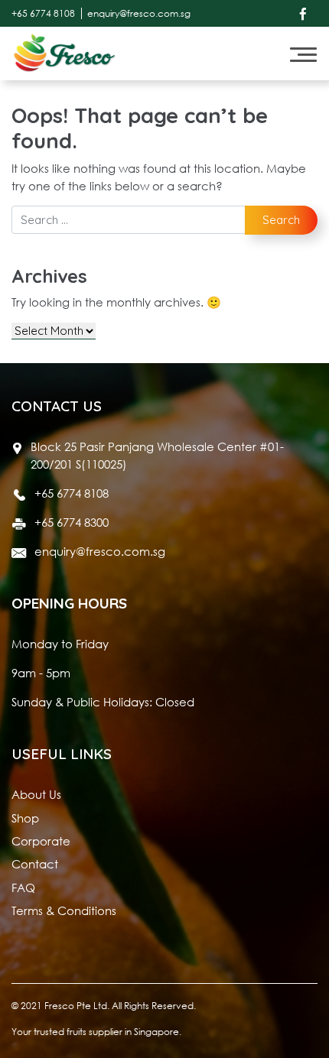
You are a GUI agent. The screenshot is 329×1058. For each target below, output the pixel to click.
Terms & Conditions (63, 910)
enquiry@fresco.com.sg (139, 13)
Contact (34, 864)
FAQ (23, 887)
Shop (25, 818)
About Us (36, 794)
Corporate (40, 841)
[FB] (303, 13)
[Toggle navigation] (303, 54)
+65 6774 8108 (43, 13)
